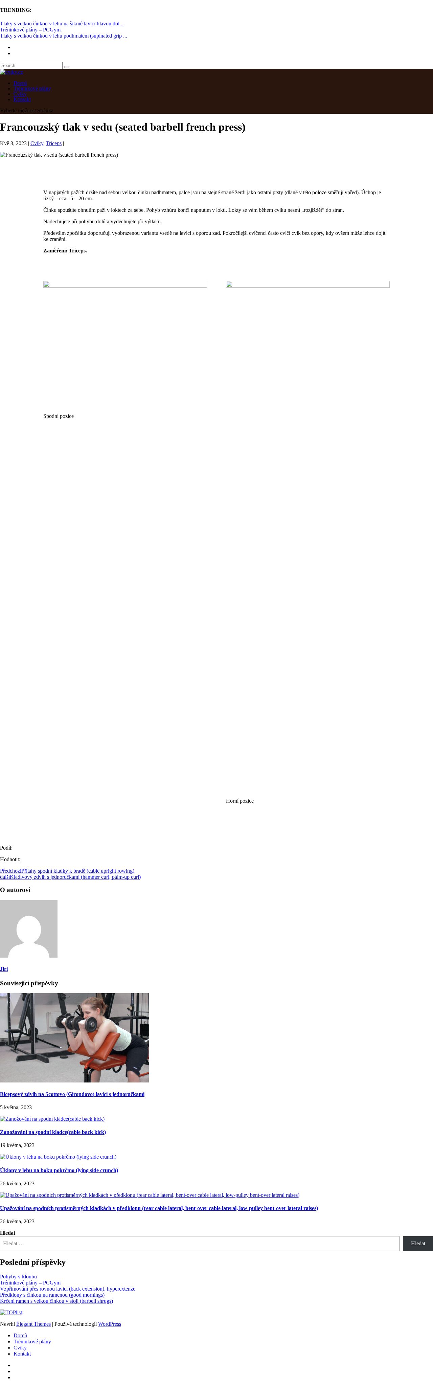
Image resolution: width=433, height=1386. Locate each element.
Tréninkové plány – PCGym (30, 29)
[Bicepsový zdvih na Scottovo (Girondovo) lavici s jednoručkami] (74, 1080)
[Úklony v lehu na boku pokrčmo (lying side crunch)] (58, 1157)
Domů (20, 1335)
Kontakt (22, 99)
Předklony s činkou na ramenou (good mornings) (52, 1295)
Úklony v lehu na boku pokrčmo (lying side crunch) (59, 1170)
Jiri (4, 969)
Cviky (36, 143)
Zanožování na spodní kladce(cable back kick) (53, 1132)
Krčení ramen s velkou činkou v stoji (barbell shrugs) (56, 1301)
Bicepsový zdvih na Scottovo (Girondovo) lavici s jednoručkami (72, 1094)
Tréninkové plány (32, 1341)
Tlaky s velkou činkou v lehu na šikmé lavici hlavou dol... (61, 23)
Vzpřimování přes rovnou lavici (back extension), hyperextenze (67, 1289)
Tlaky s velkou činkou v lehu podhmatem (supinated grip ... (63, 36)
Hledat (7, 1233)
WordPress (109, 1324)
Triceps (54, 143)
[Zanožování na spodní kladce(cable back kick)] (52, 1119)
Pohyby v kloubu (18, 1276)
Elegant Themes (33, 1324)
